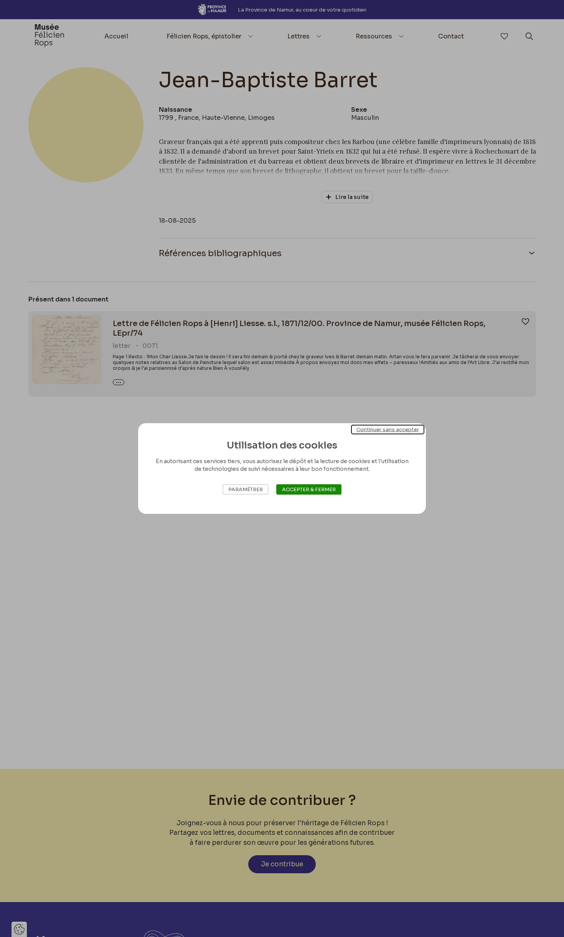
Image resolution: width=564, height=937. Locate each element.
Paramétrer (245, 489)
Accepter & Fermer (309, 489)
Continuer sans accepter (387, 429)
